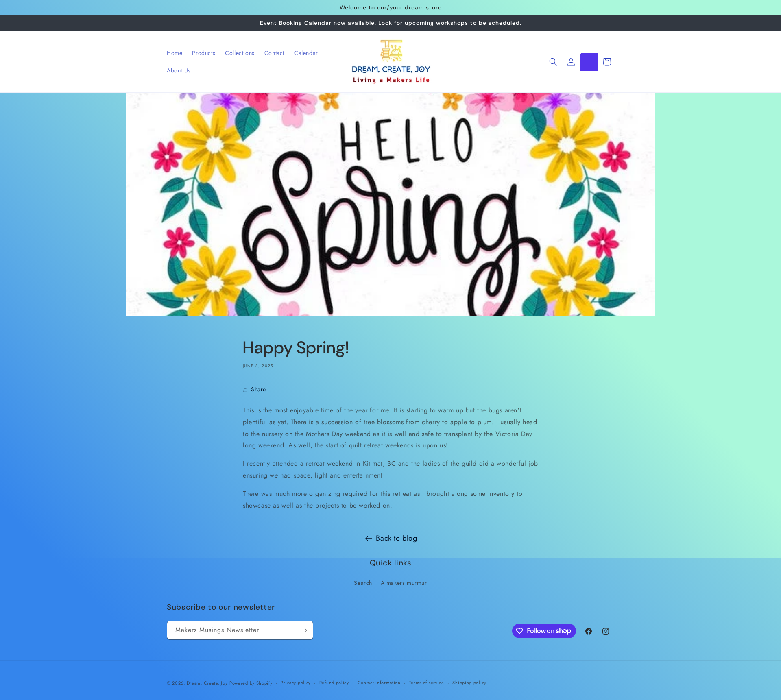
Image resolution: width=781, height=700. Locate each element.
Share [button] (258, 389)
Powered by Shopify (251, 683)
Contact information (379, 682)
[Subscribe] (304, 630)
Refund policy (334, 682)
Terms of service (426, 682)
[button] (553, 62)
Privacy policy (296, 682)
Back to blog (396, 538)
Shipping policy (469, 682)
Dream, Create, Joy (207, 683)
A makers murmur (404, 583)
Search (363, 583)
